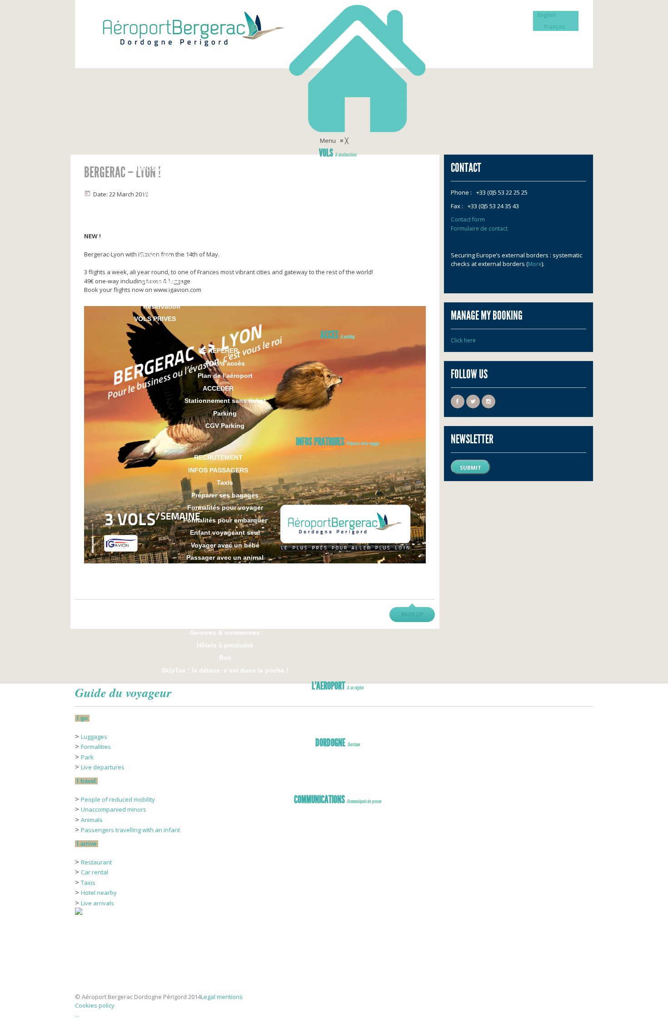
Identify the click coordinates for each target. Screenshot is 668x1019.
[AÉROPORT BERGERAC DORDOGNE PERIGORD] (97, 978)
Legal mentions (222, 997)
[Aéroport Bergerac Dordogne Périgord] (334, 68)
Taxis (88, 882)
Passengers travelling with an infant (130, 830)
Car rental (94, 872)
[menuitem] (337, 154)
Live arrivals (97, 903)
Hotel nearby (99, 892)
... (77, 1014)
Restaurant (96, 862)
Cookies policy (95, 1005)
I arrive (86, 843)
